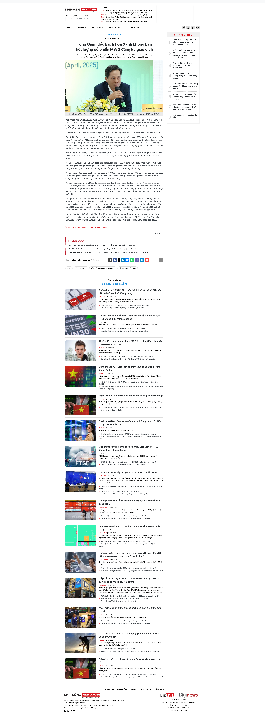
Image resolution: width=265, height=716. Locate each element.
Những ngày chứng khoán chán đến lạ (185, 116)
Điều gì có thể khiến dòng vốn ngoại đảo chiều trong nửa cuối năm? (130, 661)
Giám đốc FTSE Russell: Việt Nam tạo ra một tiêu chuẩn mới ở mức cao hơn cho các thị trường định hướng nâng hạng (131, 388)
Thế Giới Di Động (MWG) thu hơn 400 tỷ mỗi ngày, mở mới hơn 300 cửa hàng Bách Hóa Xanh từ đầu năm (109, 252)
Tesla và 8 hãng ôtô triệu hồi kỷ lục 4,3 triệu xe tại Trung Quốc (126, 15)
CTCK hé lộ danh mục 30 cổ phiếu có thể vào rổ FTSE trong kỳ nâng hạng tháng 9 (128, 462)
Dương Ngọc (103, 559)
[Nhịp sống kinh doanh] (82, 695)
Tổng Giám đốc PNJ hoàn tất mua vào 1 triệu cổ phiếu (118, 601)
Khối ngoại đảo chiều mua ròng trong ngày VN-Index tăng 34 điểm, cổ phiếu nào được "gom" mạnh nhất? (130, 555)
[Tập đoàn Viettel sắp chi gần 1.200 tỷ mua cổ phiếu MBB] (80, 481)
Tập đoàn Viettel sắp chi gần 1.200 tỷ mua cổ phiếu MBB (128, 472)
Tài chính (97, 28)
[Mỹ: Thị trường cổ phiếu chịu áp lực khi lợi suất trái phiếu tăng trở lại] (80, 617)
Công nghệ (134, 28)
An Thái (102, 348)
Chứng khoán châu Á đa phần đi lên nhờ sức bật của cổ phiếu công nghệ (130, 502)
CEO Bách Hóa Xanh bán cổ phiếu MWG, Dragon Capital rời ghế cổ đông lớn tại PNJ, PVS (103, 249)
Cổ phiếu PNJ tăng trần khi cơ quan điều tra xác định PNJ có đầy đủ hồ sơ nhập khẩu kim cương (129, 545)
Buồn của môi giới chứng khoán (111, 410)
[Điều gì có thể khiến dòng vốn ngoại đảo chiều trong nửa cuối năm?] (80, 668)
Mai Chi (102, 665)
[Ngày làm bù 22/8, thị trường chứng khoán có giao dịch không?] (80, 405)
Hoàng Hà (103, 476)
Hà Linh (102, 373)
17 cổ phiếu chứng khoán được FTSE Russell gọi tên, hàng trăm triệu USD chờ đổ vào (131, 343)
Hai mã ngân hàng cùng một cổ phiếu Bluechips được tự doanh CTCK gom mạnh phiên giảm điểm (130, 438)
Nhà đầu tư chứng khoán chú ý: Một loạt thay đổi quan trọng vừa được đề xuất (185, 96)
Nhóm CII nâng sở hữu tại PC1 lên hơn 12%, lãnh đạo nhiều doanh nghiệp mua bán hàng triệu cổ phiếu (184, 53)
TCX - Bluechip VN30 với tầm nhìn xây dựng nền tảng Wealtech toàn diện (124, 305)
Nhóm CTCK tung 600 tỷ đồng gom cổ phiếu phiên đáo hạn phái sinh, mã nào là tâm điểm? (130, 651)
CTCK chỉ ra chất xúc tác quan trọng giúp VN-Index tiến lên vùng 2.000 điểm (129, 635)
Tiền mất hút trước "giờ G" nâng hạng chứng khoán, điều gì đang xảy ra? (185, 86)
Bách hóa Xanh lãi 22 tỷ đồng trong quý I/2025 (87, 227)
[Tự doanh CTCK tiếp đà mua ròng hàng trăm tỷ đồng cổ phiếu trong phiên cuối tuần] (80, 430)
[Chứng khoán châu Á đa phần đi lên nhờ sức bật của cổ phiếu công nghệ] (80, 510)
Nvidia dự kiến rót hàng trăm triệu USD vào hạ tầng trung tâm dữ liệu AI (129, 10)
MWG (69, 268)
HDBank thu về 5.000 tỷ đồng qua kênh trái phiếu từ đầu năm (126, 21)
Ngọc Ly (102, 640)
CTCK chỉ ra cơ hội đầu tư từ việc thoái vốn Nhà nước (118, 649)
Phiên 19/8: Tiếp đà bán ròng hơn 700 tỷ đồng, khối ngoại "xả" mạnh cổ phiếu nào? (128, 568)
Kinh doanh (115, 28)
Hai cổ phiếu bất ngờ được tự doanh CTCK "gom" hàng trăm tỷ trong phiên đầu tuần (128, 434)
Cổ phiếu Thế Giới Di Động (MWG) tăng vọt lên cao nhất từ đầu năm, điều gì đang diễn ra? (103, 245)
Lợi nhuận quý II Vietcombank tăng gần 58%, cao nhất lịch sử (120, 491)
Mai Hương (103, 296)
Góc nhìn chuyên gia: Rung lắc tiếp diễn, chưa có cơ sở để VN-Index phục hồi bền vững (185, 107)
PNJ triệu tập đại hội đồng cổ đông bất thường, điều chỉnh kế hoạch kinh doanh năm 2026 (130, 596)
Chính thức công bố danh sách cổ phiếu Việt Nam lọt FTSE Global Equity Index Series (128, 359)
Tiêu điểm (79, 28)
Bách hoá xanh (81, 268)
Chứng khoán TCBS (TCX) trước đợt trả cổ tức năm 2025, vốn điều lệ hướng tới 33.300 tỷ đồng (130, 292)
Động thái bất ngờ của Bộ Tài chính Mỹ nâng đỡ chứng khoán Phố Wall (123, 516)
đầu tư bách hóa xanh (127, 268)
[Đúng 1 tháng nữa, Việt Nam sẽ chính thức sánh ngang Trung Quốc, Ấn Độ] (80, 376)
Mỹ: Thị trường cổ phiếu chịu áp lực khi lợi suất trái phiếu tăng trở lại (130, 609)
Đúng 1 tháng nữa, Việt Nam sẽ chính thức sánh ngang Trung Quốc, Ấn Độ (129, 368)
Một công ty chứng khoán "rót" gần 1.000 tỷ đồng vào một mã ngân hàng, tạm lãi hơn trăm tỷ (131, 407)
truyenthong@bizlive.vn (77, 703)
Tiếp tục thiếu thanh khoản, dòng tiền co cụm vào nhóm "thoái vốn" (183, 65)
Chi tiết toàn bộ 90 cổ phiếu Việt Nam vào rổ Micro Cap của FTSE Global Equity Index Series (129, 317)
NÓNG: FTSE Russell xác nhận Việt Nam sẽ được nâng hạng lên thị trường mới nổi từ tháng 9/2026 (129, 383)
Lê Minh (102, 614)
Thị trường (122, 689)
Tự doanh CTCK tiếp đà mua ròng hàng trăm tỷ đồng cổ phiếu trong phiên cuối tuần (130, 423)
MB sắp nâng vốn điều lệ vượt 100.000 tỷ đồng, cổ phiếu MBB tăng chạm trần (126, 494)
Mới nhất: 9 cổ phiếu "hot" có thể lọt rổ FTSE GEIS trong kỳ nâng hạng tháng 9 (126, 356)
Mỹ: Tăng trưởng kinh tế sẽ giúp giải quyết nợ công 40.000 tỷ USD (128, 13)
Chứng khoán (114, 35)
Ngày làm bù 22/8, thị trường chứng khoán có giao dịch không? (131, 395)
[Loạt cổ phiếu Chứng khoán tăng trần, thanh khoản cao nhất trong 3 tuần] (80, 535)
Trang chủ (109, 689)
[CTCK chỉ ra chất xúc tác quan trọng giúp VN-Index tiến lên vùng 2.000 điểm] (80, 643)
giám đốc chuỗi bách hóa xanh (103, 268)
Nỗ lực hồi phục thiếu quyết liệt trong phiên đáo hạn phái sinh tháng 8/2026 (125, 541)
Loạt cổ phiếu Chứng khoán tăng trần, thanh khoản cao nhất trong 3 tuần (124, 331)
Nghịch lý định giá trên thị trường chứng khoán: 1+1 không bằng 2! (185, 75)
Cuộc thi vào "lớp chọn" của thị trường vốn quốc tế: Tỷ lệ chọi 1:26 (122, 308)
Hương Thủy (103, 507)
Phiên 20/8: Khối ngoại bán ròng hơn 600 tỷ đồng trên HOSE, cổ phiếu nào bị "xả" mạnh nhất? (131, 571)
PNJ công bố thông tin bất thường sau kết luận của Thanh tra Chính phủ (124, 598)
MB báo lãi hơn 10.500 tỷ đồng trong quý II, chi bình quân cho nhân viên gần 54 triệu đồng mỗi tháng (131, 487)
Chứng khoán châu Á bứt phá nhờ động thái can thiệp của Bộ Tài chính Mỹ (125, 518)
